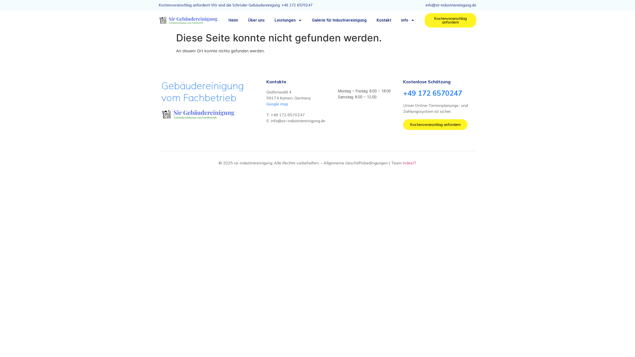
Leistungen (285, 20)
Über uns (256, 20)
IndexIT (409, 162)
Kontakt (384, 20)
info (404, 20)
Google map (277, 103)
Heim (233, 20)
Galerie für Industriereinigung (339, 20)
